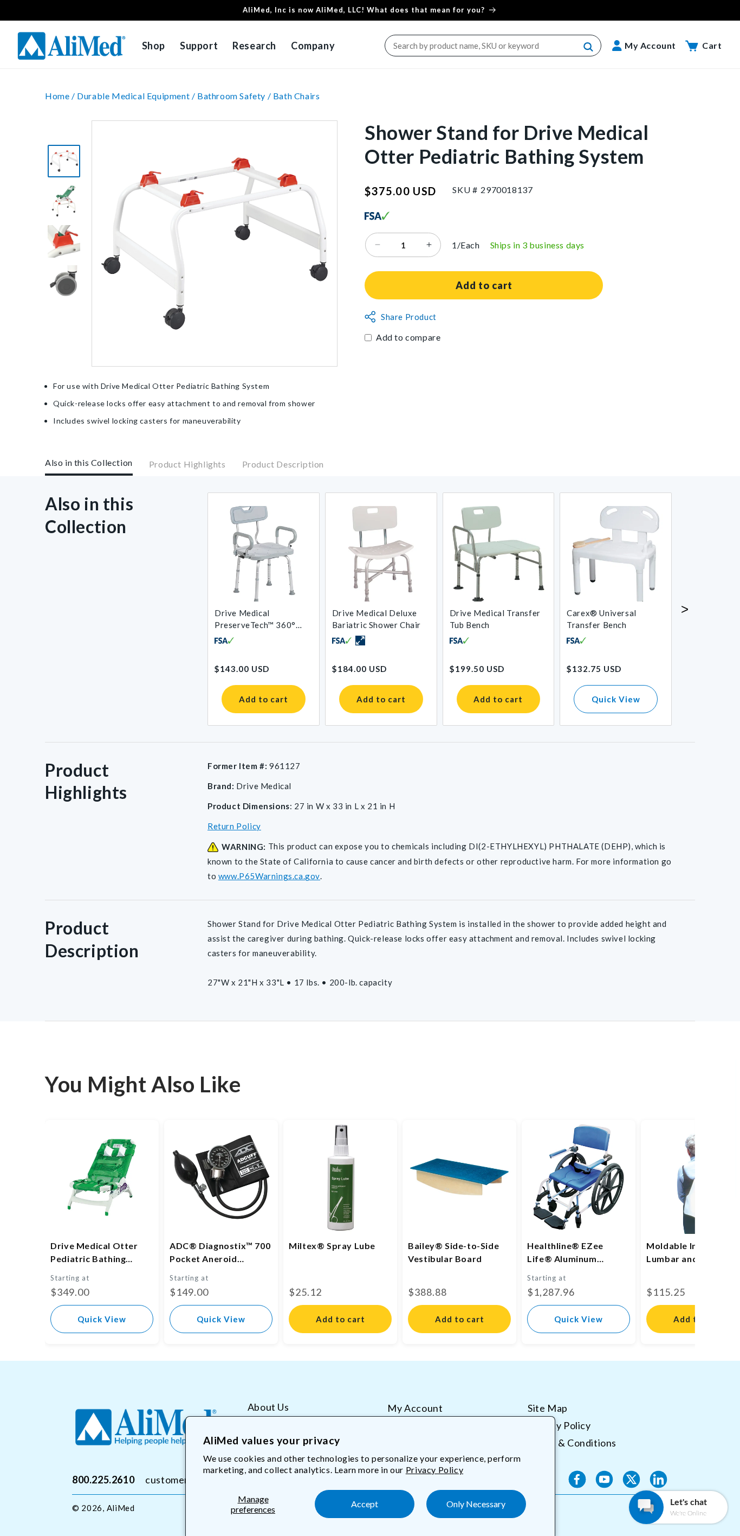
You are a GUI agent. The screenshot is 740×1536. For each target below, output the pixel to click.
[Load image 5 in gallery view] (64, 161)
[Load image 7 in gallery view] (64, 241)
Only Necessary (475, 1504)
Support (199, 46)
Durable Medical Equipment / (137, 96)
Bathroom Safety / (235, 96)
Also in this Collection (89, 462)
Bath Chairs (296, 96)
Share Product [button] (409, 317)
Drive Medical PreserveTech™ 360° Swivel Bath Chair (255, 619)
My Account (415, 1408)
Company (313, 46)
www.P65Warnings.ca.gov (269, 876)
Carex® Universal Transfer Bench (602, 619)
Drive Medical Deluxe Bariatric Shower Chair (376, 619)
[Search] (589, 47)
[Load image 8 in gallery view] (64, 281)
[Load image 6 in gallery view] (64, 201)
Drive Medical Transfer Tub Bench (495, 619)
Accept (364, 1504)
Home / (61, 96)
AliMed (121, 1508)
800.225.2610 (103, 1479)
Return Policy (234, 826)
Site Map (548, 1408)
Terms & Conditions (572, 1442)
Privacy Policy (434, 1469)
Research (254, 46)
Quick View (616, 699)
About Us (268, 1407)
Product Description (283, 464)
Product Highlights (187, 464)
